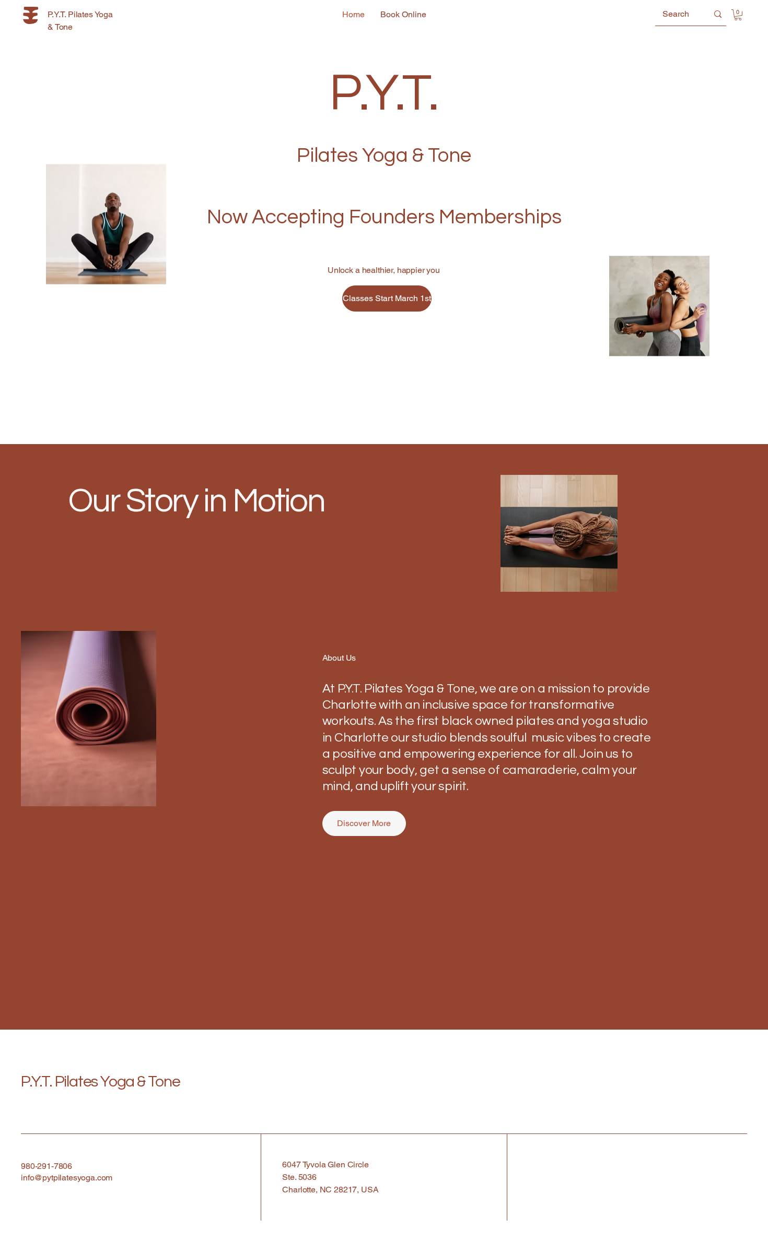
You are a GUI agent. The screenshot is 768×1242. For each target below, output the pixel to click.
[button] (737, 14)
